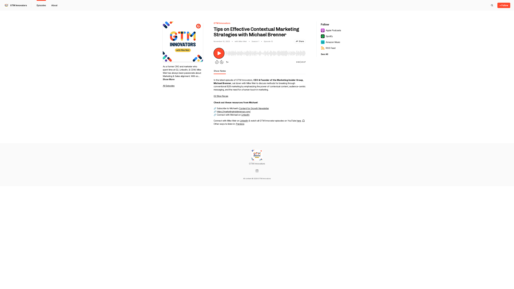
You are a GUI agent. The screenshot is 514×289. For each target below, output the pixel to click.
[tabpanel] (260, 103)
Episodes (41, 5)
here (299, 120)
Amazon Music (333, 42)
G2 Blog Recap (221, 96)
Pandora (240, 124)
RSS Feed (330, 48)
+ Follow (504, 5)
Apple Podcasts (333, 30)
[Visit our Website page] (257, 171)
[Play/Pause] (219, 53)
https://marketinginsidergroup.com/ (234, 111)
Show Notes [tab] (220, 71)
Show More (169, 79)
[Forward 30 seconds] (222, 62)
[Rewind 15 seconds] (217, 62)
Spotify (329, 36)
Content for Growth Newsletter (254, 108)
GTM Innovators (18, 5)
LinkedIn (245, 114)
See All (324, 54)
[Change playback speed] (227, 62)
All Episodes (169, 85)
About (54, 5)
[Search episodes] (492, 5)
